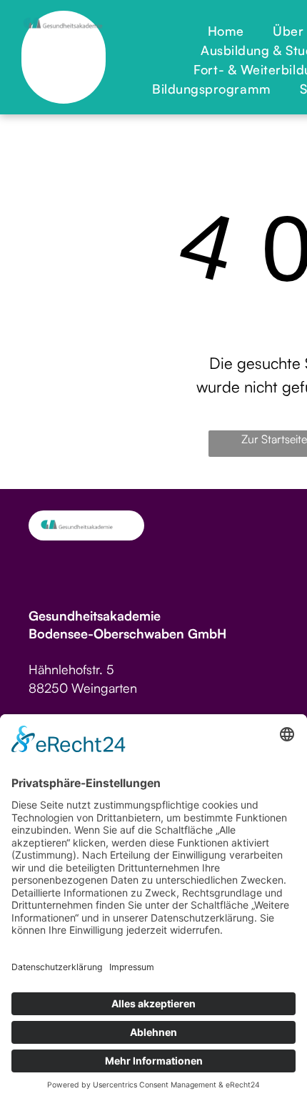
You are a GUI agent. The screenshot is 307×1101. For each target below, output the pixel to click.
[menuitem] (225, 31)
